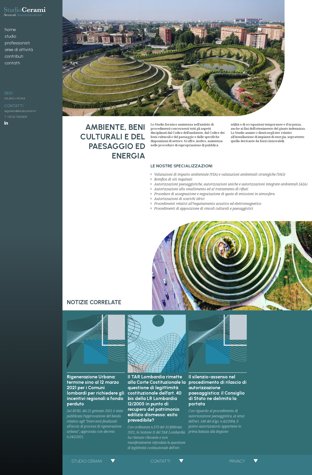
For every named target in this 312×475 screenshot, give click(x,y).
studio (10, 36)
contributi (14, 56)
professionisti (17, 42)
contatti (12, 62)
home (10, 29)
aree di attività (19, 49)
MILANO (9, 98)
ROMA (21, 98)
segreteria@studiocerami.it (20, 111)
